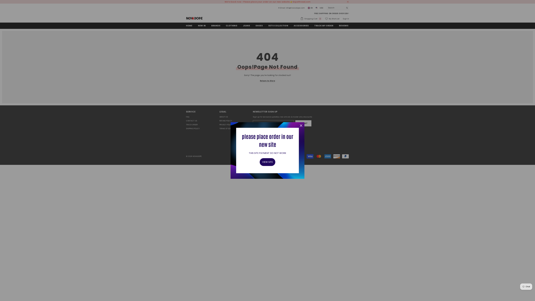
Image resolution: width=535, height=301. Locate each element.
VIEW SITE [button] (267, 162)
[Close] (301, 125)
